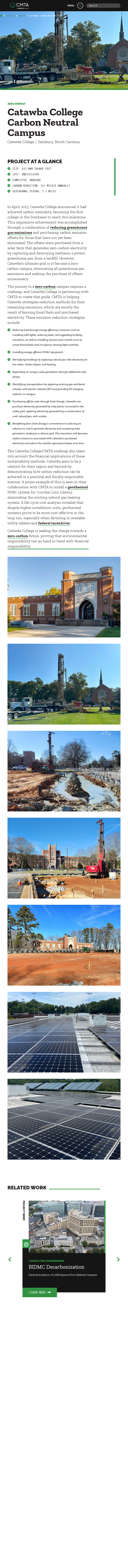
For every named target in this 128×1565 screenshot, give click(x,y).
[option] (64, 1253)
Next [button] (118, 1258)
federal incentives (54, 523)
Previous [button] (9, 1258)
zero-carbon (45, 286)
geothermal (78, 487)
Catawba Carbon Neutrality (45, 16)
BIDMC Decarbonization (56, 1267)
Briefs (22, 16)
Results (10, 16)
